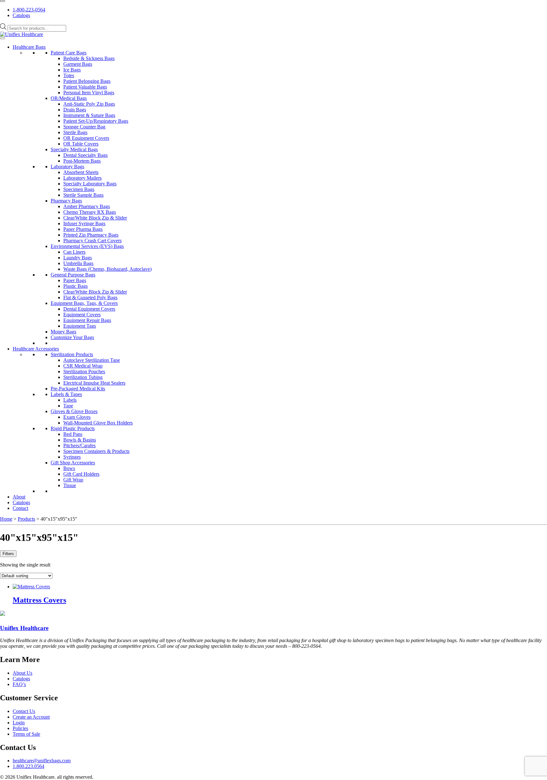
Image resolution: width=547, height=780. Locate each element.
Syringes (72, 457)
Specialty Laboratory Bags (89, 183)
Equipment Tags (79, 326)
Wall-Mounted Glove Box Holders (98, 422)
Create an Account (31, 717)
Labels (70, 400)
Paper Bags (74, 280)
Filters (8, 553)
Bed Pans (72, 434)
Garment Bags (77, 64)
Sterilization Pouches (84, 371)
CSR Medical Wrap (83, 365)
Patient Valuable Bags (85, 87)
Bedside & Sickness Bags (89, 58)
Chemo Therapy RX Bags (89, 212)
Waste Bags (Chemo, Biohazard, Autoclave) (107, 269)
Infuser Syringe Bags (84, 223)
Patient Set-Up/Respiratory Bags (95, 121)
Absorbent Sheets (80, 172)
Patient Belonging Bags (86, 81)
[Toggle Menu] (2, 1)
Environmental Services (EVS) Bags (87, 246)
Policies (20, 728)
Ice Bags (72, 69)
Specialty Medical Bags (74, 149)
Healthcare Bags (29, 47)
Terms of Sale (26, 734)
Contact (20, 508)
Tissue (69, 485)
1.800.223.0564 (28, 766)
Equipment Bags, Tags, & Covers (84, 303)
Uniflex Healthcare (24, 628)
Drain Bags (74, 109)
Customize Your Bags (72, 337)
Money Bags (63, 331)
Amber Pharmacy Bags (86, 206)
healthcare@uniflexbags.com (42, 760)
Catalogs (21, 15)
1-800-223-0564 (29, 9)
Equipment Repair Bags (87, 320)
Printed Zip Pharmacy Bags (90, 235)
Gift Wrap (73, 479)
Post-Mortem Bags (82, 161)
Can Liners (74, 252)
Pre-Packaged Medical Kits (78, 388)
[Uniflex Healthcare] (21, 34)
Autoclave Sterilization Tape (91, 360)
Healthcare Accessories (36, 348)
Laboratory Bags (67, 166)
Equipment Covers (82, 314)
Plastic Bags (75, 286)
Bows (69, 468)
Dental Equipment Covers (89, 309)
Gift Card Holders (81, 474)
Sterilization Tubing (83, 377)
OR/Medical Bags (69, 98)
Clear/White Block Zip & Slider (95, 217)
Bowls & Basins (79, 440)
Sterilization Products (72, 354)
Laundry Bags (77, 257)
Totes (68, 75)
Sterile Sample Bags (83, 195)
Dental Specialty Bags (85, 155)
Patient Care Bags (68, 52)
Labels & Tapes (66, 394)
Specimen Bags (78, 189)
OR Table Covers (80, 143)
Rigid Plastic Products (73, 428)
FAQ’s (19, 684)
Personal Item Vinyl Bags (88, 92)
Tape (68, 405)
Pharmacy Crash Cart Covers (92, 240)
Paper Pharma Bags (83, 229)
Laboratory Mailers (82, 178)
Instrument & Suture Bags (89, 115)
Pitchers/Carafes (79, 445)
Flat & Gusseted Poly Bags (90, 297)
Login (19, 722)
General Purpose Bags (73, 274)
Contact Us (24, 711)
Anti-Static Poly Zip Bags (89, 104)
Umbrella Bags (78, 263)
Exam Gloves (77, 417)
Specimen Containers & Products (96, 451)
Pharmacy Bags (66, 200)
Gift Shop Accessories (73, 462)
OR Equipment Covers (86, 138)
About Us (22, 673)
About (19, 496)
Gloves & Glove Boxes (74, 411)
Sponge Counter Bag (84, 126)
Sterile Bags (75, 132)
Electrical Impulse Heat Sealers (94, 383)
